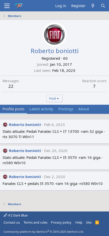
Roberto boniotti (25, 124)
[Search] (103, 5)
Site (89, 222)
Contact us (12, 222)
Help (78, 222)
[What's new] (93, 5)
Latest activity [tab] (41, 108)
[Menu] (7, 6)
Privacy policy (61, 222)
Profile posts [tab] (13, 108)
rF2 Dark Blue (17, 215)
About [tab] (83, 108)
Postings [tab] (65, 108)
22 (10, 86)
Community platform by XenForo (44, 231)
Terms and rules (35, 222)
